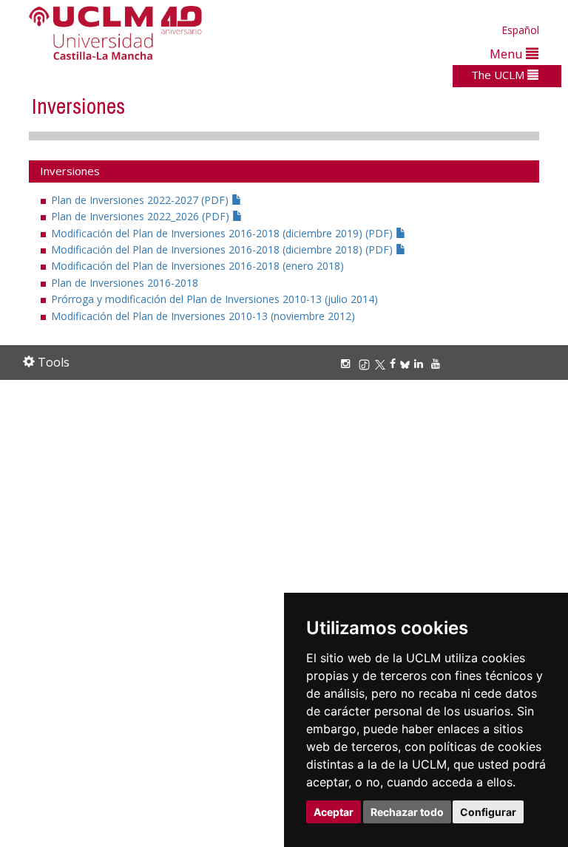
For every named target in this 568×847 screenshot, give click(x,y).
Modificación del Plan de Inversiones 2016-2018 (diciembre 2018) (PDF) (223, 249)
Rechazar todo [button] (407, 812)
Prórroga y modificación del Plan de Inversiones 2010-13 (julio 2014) (214, 299)
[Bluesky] (407, 363)
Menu (508, 53)
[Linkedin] (418, 363)
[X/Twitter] (382, 363)
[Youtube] (437, 363)
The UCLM (499, 74)
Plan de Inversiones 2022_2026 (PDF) (141, 216)
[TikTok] (366, 363)
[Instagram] (347, 363)
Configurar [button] (488, 812)
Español (520, 30)
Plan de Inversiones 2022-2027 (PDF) (141, 200)
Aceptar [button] (334, 812)
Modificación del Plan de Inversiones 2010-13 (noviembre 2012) (203, 316)
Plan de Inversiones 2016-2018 (124, 283)
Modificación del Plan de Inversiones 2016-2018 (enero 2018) (197, 266)
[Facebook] (395, 363)
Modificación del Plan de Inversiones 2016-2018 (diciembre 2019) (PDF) (223, 233)
